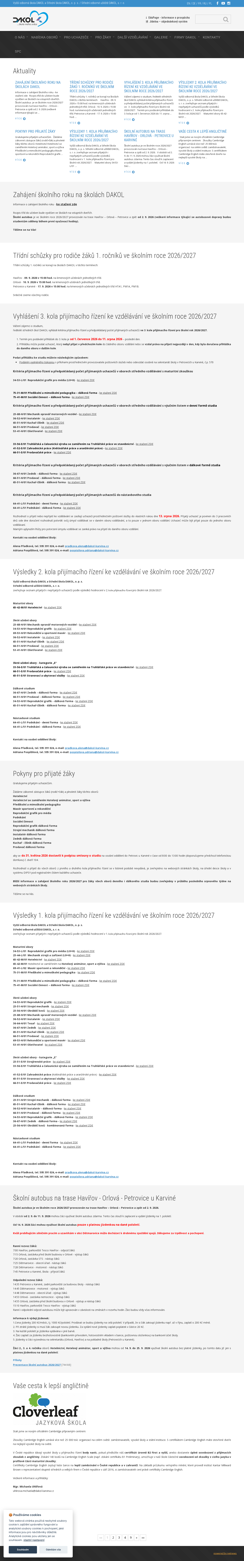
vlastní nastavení (33, 1540)
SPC (18, 51)
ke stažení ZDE (85, 380)
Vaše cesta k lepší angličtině (203, 131)
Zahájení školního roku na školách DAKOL (38, 84)
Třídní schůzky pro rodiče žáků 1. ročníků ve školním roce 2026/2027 (92, 86)
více (18, 118)
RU (204, 3)
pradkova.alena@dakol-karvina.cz (87, 546)
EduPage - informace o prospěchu (169, 17)
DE (194, 3)
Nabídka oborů (44, 37)
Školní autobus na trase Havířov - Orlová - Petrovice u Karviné (149, 135)
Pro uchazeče (76, 37)
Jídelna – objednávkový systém (168, 21)
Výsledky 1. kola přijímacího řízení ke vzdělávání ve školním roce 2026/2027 (94, 135)
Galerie (161, 37)
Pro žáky (103, 37)
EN (188, 3)
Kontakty (211, 37)
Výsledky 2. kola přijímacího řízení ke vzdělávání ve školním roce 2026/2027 (202, 86)
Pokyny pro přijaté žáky (35, 131)
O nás (20, 37)
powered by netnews (225, 1553)
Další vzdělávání (133, 37)
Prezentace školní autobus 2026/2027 (37, 1364)
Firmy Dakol (185, 37)
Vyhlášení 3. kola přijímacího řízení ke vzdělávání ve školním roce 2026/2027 (148, 86)
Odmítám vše (53, 1549)
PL (210, 3)
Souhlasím (23, 1549)
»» (143, 1538)
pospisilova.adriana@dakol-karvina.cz (94, 550)
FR (199, 3)
